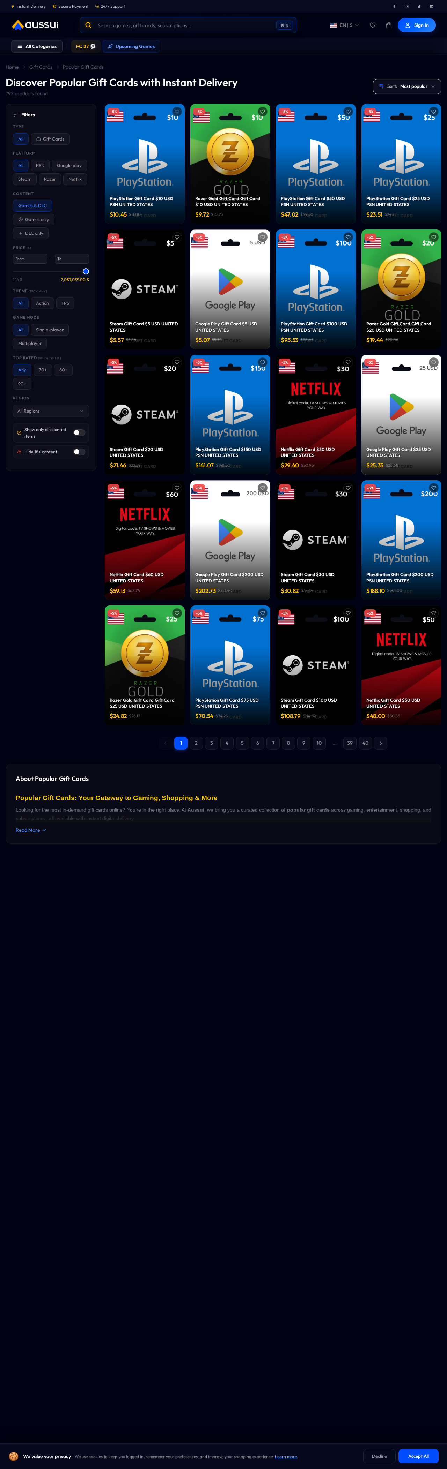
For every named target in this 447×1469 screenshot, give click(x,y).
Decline (379, 1456)
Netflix (75, 179)
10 (319, 743)
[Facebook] (394, 6)
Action (42, 303)
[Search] (88, 25)
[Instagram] (406, 6)
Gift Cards (40, 67)
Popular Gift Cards (83, 67)
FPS (65, 303)
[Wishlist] (373, 25)
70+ (43, 369)
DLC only (34, 233)
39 (350, 743)
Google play (69, 165)
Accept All (418, 1456)
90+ (22, 383)
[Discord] (431, 6)
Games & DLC (32, 205)
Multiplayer (30, 343)
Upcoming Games (135, 46)
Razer (50, 179)
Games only (37, 219)
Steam (24, 179)
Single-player (50, 329)
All (20, 139)
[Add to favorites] (177, 111)
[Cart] (389, 25)
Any (22, 369)
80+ (63, 369)
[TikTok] (419, 6)
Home (12, 67)
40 (365, 743)
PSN (40, 165)
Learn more (286, 1456)
